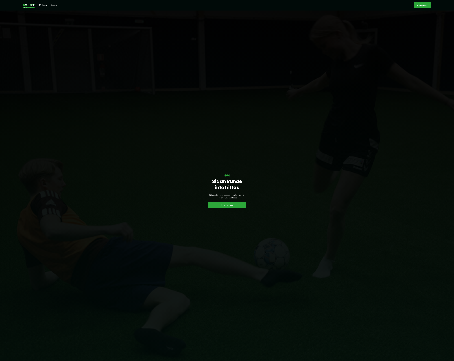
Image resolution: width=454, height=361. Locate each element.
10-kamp (43, 5)
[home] (29, 5)
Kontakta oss (422, 5)
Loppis (54, 5)
